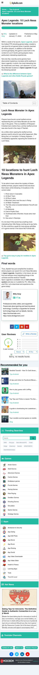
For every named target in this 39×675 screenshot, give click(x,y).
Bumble (20, 446)
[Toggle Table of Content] (33, 103)
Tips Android (14, 9)
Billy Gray (4, 35)
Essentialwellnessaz (9, 450)
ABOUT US (19, 648)
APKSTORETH (28, 446)
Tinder (30, 442)
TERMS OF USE (7, 648)
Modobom (35, 661)
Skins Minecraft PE (21, 442)
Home (4, 9)
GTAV (5, 442)
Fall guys (11, 442)
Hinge (5, 446)
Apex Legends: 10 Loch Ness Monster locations (16, 12)
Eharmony (12, 446)
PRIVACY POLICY (31, 648)
